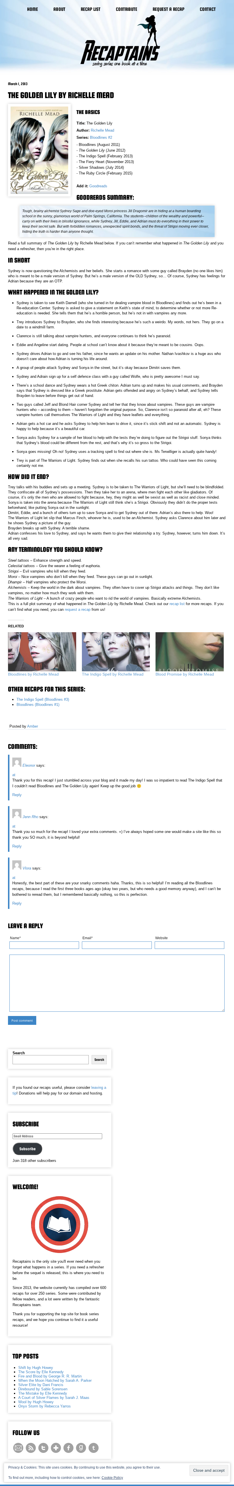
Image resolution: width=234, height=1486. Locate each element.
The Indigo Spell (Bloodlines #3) (43, 699)
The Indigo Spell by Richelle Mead (113, 674)
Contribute (126, 9)
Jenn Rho (30, 817)
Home (32, 9)
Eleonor (29, 765)
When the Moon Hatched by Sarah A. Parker (55, 1380)
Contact (208, 9)
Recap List (90, 9)
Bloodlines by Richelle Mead (33, 674)
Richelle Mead (102, 130)
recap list (177, 604)
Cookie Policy (112, 1478)
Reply (17, 795)
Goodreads (98, 186)
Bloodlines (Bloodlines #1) (38, 704)
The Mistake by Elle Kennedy (42, 1393)
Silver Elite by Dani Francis (40, 1385)
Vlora (27, 868)
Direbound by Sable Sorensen (42, 1389)
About (59, 9)
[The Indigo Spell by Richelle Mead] (116, 651)
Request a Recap (168, 9)
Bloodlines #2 (101, 137)
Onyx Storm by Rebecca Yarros (44, 1406)
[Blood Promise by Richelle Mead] (190, 651)
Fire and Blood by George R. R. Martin (50, 1376)
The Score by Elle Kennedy (41, 1372)
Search (19, 1053)
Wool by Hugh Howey (36, 1402)
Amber (32, 726)
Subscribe (27, 1148)
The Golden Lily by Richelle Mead (61, 95)
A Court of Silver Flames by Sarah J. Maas (53, 1397)
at (13, 775)
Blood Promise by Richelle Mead (185, 674)
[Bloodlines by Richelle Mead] (42, 651)
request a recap (77, 609)
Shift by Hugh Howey (35, 1367)
